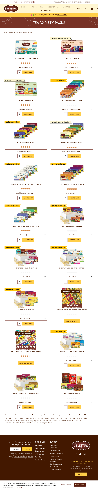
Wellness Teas (40, 454)
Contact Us (81, 474)
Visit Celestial (46, 10)
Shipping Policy (55, 450)
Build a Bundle (37, 7)
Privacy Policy (54, 456)
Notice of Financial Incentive (20, 456)
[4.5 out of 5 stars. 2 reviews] (26, 189)
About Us (66, 7)
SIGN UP (27, 449)
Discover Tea (53, 7)
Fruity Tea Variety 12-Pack (70, 421)
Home (5, 32)
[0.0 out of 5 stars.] (72, 105)
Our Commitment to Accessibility (56, 465)
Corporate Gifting (55, 469)
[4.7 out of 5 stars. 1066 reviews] (72, 63)
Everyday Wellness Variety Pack (15, 423)
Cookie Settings (66, 484)
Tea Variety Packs (20, 32)
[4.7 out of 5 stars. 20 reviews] (26, 63)
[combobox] (26, 67)
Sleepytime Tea (40, 448)
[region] (49, 484)
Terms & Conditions (56, 453)
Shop (23, 7)
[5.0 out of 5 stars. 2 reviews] (26, 147)
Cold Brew (38, 457)
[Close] (95, 484)
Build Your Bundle (72, 321)
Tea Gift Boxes (40, 460)
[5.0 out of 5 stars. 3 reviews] (72, 147)
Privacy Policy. (29, 458)
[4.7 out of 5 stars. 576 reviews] (26, 105)
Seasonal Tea (39, 451)
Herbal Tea (38, 445)
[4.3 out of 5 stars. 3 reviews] (26, 356)
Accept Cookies (79, 484)
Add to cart (28, 72)
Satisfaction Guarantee (53, 446)
